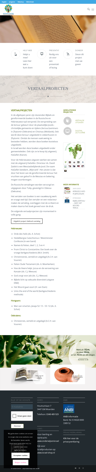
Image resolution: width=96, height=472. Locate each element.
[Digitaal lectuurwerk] (68, 131)
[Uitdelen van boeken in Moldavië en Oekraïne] (70, 166)
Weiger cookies (20, 462)
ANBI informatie (70, 416)
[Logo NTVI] (83, 162)
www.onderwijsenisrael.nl (49, 441)
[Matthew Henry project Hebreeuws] (74, 162)
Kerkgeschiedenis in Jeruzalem (81, 192)
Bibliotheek (30, 2)
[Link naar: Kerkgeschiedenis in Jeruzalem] (67, 190)
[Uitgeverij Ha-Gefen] (74, 151)
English (4, 2)
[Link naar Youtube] (76, 468)
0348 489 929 (52, 414)
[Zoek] (87, 9)
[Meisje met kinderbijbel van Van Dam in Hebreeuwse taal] (78, 166)
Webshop (21, 2)
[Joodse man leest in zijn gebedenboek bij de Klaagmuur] (65, 166)
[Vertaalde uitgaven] (68, 121)
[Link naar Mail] (79, 468)
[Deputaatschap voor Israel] (8, 9)
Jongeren (12, 2)
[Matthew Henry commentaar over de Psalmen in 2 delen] (78, 162)
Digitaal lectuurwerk (81, 131)
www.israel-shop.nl (46, 452)
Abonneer (17, 426)
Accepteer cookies (21, 455)
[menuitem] (5, 2)
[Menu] (93, 9)
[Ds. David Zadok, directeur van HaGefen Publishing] (70, 162)
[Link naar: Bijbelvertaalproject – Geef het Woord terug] (67, 200)
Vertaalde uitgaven (79, 121)
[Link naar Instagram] (83, 468)
